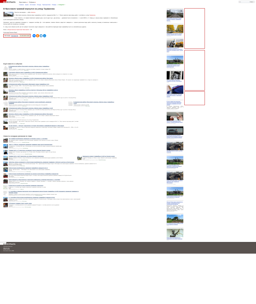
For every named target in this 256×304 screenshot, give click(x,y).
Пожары (54, 4)
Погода (39, 4)
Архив (26, 4)
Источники (33, 4)
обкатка (33, 12)
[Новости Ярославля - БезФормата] (8, 1)
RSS (13, 250)
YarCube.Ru (14, 35)
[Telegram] (41, 35)
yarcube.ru (8, 17)
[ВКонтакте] (34, 35)
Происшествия (46, 4)
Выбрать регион (6, 249)
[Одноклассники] (37, 35)
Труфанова (92, 15)
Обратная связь (6, 248)
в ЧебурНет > (61, 4)
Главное (21, 4)
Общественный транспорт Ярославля (18, 29)
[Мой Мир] (44, 35)
